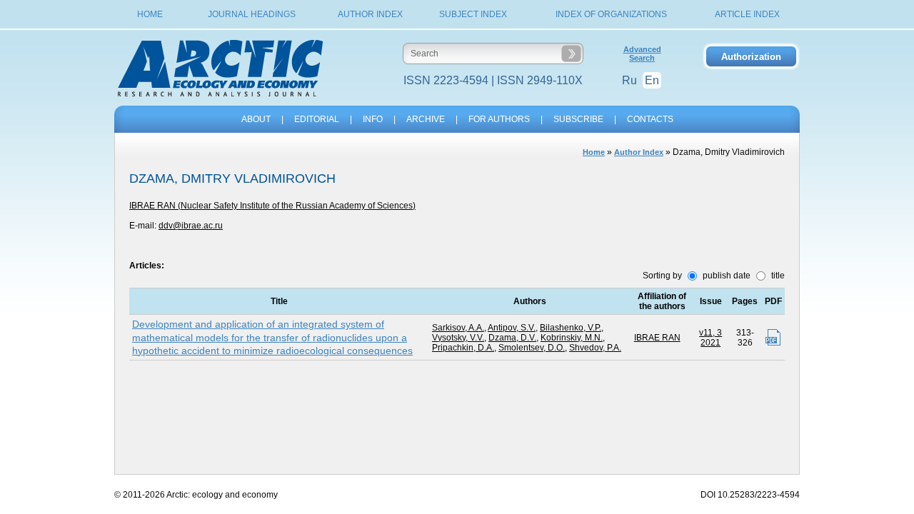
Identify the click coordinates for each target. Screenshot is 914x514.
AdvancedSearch (642, 53)
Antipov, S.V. (512, 328)
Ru (629, 80)
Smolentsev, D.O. (531, 348)
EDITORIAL (316, 119)
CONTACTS (650, 119)
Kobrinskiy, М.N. (572, 338)
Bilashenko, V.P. (570, 328)
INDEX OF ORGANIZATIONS (611, 14)
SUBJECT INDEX (473, 14)
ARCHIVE (425, 119)
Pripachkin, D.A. (463, 348)
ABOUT (256, 119)
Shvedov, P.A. (595, 348)
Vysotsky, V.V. (458, 338)
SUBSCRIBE (578, 119)
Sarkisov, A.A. (458, 328)
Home (150, 14)
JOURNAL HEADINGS (252, 14)
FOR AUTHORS (499, 119)
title (777, 276)
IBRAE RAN (657, 338)
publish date (725, 276)
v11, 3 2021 (710, 338)
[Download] (772, 337)
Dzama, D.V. (512, 338)
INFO (373, 119)
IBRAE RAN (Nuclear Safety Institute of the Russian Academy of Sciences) (272, 206)
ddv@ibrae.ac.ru (191, 226)
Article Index (747, 14)
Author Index (370, 14)
